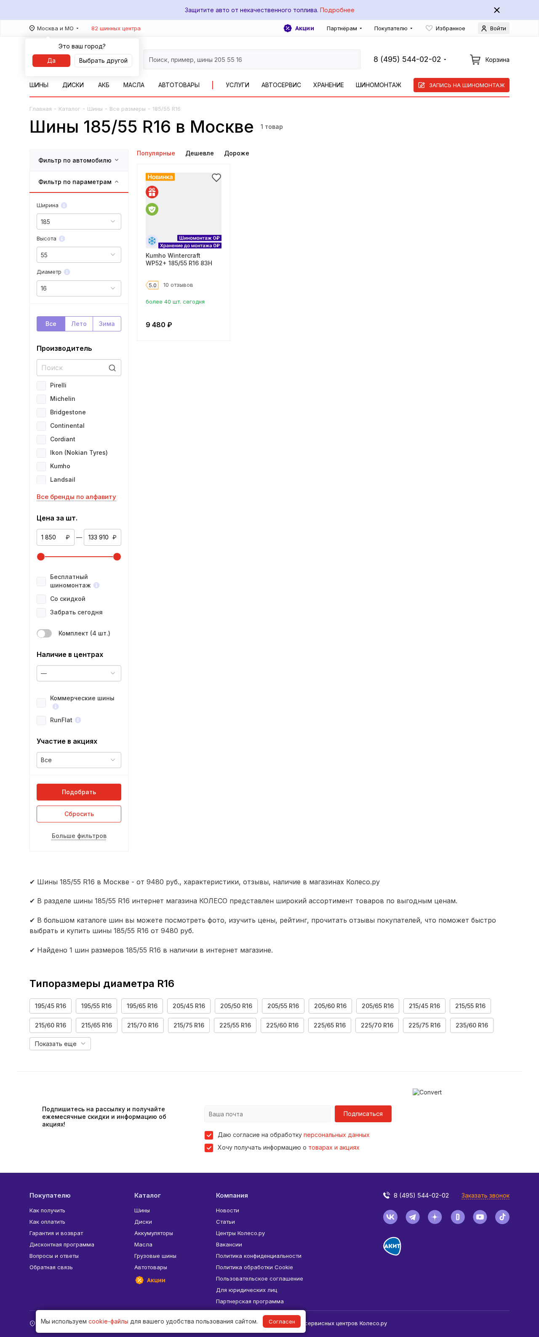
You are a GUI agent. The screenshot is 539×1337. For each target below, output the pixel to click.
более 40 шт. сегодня (175, 301)
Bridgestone (68, 412)
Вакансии (229, 1244)
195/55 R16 (96, 1005)
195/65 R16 (142, 1005)
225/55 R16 (235, 1025)
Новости (227, 1210)
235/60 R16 (472, 1025)
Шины (38, 84)
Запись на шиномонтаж (467, 85)
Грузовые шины (155, 1255)
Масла (133, 84)
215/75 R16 (188, 1025)
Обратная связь (51, 1267)
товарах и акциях (334, 1147)
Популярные (156, 153)
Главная (40, 108)
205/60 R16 (330, 1005)
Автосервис (281, 84)
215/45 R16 (424, 1005)
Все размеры (127, 108)
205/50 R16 (236, 1005)
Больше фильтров (79, 835)
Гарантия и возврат (56, 1233)
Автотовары (179, 84)
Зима (107, 323)
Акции (304, 28)
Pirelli (58, 385)
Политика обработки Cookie (254, 1267)
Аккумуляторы (153, 1233)
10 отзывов (178, 284)
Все (50, 323)
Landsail (62, 479)
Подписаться (363, 1113)
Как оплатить (47, 1221)
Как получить (47, 1210)
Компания (232, 1195)
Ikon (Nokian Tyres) (79, 452)
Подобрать (79, 791)
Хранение (328, 84)
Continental (67, 425)
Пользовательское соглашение (259, 1278)
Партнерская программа (250, 1301)
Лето (79, 323)
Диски (73, 84)
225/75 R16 (424, 1025)
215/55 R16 (470, 1005)
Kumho (60, 466)
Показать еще (56, 1043)
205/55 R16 (283, 1005)
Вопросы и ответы (54, 1255)
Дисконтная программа (61, 1244)
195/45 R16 (50, 1005)
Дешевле (199, 153)
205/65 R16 (378, 1005)
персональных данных (337, 1134)
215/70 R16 (142, 1025)
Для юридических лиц (246, 1289)
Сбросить (79, 813)
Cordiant (62, 439)
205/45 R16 (189, 1005)
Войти (498, 28)
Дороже (236, 153)
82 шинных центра (116, 28)
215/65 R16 (96, 1025)
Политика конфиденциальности (259, 1255)
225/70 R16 (377, 1025)
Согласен (282, 1321)
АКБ (103, 84)
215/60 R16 (50, 1025)
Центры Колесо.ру (240, 1233)
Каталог (69, 108)
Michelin (62, 398)
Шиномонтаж (378, 84)
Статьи (225, 1221)
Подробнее (337, 9)
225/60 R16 (282, 1025)
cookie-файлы (108, 1321)
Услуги (237, 84)
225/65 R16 (330, 1025)
